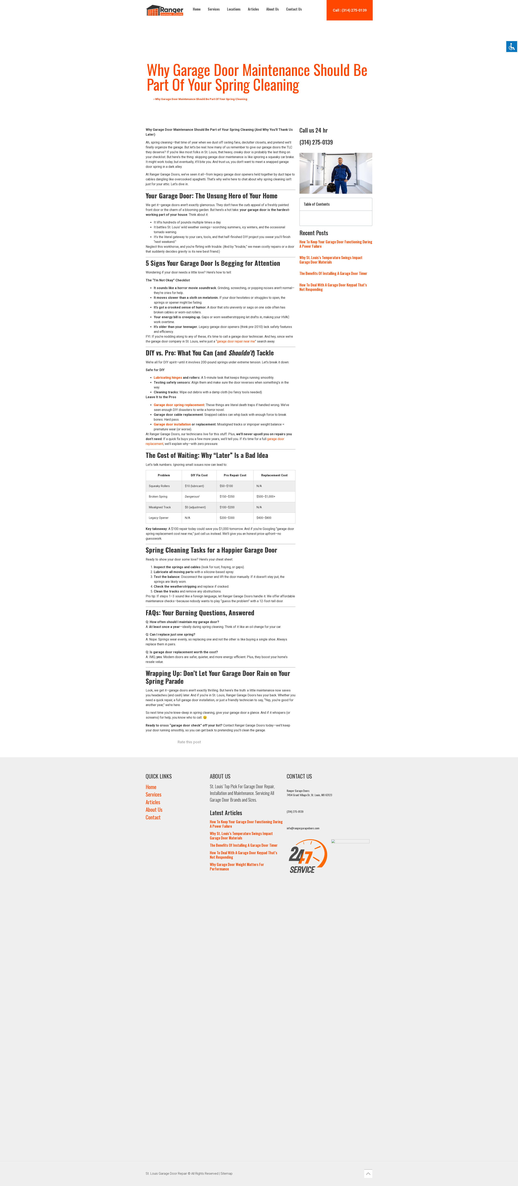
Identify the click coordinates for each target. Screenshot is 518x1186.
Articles (253, 9)
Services (214, 9)
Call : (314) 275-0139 (350, 10)
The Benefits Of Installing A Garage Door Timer (333, 273)
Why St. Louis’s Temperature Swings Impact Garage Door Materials (330, 260)
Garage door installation (172, 424)
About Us (272, 9)
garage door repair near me (236, 341)
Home (197, 9)
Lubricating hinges (168, 378)
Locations (234, 9)
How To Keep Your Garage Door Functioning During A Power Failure (335, 244)
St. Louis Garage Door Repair (166, 1173)
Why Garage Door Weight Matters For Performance (237, 866)
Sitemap (226, 1173)
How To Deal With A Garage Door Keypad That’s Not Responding (333, 287)
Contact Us (294, 9)
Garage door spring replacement (179, 405)
